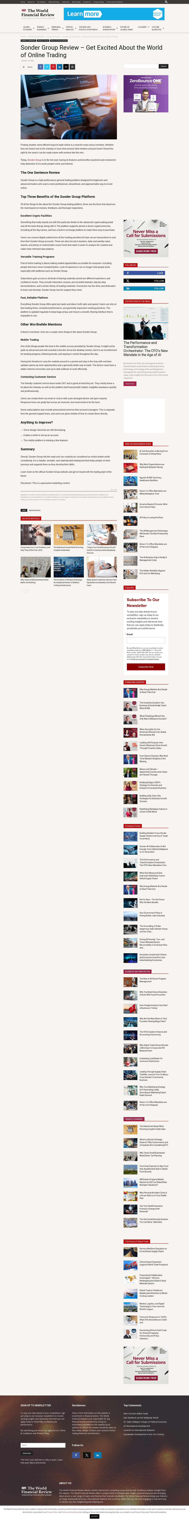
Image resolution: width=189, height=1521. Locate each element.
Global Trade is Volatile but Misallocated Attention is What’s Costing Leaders (153, 1293)
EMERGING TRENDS (56, 28)
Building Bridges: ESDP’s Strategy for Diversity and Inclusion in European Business (153, 785)
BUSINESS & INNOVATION (109, 28)
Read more (130, 384)
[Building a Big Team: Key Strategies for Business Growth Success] (130, 799)
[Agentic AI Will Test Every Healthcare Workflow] (130, 481)
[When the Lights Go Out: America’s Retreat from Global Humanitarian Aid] (130, 733)
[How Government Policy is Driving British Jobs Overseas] (130, 916)
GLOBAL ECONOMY (27, 28)
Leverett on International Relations (139, 1430)
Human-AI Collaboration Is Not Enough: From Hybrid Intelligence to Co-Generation (154, 849)
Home (23, 2)
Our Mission (41, 2)
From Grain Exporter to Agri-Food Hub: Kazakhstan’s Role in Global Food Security (154, 1169)
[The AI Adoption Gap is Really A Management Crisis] (130, 561)
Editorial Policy (54, 2)
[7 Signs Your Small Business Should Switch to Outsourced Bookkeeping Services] (102, 534)
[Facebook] (40, 67)
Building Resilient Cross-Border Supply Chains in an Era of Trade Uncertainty (154, 836)
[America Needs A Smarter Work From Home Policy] (130, 508)
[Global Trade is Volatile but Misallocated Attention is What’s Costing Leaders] (130, 1294)
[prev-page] (22, 591)
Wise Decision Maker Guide (136, 1413)
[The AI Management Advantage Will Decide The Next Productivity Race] (130, 534)
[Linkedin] (59, 67)
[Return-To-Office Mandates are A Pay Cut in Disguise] (130, 547)
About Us (31, 2)
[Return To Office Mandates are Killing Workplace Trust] (130, 494)
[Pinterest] (53, 67)
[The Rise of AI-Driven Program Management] (130, 982)
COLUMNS (142, 27)
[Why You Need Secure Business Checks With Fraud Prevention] (130, 995)
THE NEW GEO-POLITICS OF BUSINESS (88, 28)
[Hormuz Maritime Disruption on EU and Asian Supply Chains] (130, 1252)
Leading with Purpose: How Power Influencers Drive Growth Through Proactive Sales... (153, 745)
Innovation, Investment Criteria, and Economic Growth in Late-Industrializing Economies (153, 957)
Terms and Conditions (114, 2)
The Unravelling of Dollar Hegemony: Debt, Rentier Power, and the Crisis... (154, 929)
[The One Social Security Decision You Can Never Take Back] (130, 1223)
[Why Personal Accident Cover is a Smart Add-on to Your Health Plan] (130, 1196)
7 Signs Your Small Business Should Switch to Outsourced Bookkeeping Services (101, 550)
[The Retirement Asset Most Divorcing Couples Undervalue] (69, 534)
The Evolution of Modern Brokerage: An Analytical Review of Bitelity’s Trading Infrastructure (68, 582)
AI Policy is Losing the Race (151, 517)
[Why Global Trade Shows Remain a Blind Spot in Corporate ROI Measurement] (130, 1048)
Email (130, 634)
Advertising (76, 2)
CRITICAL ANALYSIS (70, 28)
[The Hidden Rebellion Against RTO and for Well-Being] (130, 574)
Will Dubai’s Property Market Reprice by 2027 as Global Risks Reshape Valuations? (153, 1182)
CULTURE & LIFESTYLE (156, 28)
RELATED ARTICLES (31, 519)
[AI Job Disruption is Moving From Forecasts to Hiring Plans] (130, 454)
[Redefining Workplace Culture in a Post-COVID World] (130, 812)
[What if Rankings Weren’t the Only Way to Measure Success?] (130, 719)
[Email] (66, 67)
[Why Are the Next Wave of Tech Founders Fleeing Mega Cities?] (130, 1022)
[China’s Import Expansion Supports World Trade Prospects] (130, 1265)
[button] (166, 2)
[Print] (72, 67)
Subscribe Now (146, 666)
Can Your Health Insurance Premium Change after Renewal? (151, 1209)
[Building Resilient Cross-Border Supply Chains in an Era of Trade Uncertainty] (130, 836)
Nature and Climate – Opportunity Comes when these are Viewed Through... (153, 772)
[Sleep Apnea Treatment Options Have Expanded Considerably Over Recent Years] (102, 567)
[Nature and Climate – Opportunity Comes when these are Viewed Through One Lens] (130, 772)
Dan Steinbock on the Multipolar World (141, 1417)
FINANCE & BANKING (41, 28)
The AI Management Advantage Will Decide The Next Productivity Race (154, 533)
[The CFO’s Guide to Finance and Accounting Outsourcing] (130, 1035)
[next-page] (27, 591)
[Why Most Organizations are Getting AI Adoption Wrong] (130, 468)
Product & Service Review (59, 41)
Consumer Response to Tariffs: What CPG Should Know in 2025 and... (153, 1320)
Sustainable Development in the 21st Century (144, 1434)
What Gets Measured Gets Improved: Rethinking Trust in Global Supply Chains (152, 876)
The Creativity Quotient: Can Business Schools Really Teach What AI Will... (153, 705)
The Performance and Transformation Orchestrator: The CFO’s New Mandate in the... (153, 862)
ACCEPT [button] (94, 1516)
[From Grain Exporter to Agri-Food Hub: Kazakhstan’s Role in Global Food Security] (130, 1169)
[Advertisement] (144, 415)
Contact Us (87, 2)
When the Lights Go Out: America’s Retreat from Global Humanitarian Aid (153, 732)
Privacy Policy (99, 2)
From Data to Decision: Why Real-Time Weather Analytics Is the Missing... (154, 759)
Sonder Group (34, 160)
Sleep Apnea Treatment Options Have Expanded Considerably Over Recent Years (102, 582)
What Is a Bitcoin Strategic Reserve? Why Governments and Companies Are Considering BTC (154, 1142)
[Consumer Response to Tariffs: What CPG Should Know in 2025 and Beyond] (130, 1320)
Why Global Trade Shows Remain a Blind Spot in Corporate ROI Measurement (154, 1048)
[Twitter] (47, 67)
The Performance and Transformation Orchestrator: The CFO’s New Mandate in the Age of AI (146, 349)
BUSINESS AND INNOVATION (137, 972)
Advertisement (34, 510)
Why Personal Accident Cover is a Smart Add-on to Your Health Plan (153, 1195)
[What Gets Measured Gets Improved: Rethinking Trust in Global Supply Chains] (130, 876)
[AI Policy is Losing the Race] (130, 521)
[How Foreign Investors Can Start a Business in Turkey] (130, 1009)
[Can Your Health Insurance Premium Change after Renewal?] (130, 1209)
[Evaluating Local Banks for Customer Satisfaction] (130, 1062)
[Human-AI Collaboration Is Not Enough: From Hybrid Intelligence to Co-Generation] (130, 850)
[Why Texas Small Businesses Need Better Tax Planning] (36, 567)
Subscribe (65, 2)
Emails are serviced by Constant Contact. (145, 659)
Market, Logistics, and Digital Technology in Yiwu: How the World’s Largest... (152, 1306)
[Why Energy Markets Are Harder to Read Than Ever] (130, 693)
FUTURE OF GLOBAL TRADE (126, 28)
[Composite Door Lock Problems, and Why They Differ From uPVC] (36, 534)
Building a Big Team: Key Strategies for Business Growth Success (153, 798)
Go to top (114, 489)
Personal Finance (53, 36)
